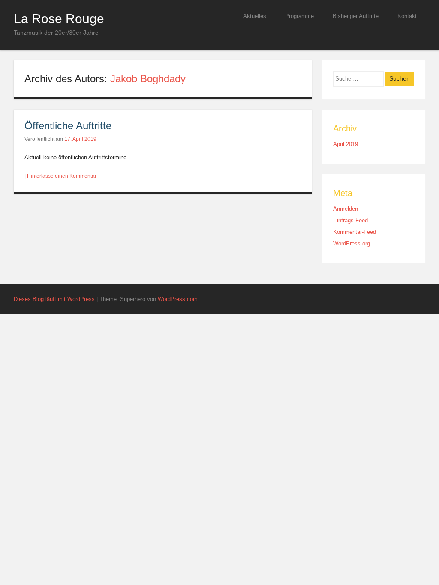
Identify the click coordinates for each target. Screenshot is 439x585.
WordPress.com (178, 299)
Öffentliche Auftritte (67, 125)
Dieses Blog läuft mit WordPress (54, 299)
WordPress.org (351, 243)
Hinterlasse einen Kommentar (61, 176)
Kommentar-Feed (354, 232)
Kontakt (407, 16)
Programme (299, 16)
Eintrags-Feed (350, 220)
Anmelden (345, 209)
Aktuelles (254, 16)
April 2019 (345, 144)
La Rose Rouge (59, 18)
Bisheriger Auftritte (356, 16)
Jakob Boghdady (148, 78)
